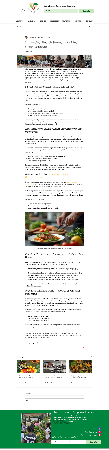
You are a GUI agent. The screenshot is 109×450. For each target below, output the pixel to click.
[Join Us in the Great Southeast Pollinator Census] (28, 366)
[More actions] (83, 37)
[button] (90, 26)
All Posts (19, 26)
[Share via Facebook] (25, 343)
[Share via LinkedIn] (33, 343)
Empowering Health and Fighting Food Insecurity (79, 376)
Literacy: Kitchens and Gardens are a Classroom (53, 376)
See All (90, 357)
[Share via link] (37, 343)
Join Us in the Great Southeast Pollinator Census (26, 376)
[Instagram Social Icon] (99, 432)
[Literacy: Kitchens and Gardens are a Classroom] (54, 366)
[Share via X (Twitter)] (29, 343)
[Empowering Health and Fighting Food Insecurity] (80, 366)
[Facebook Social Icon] (99, 428)
